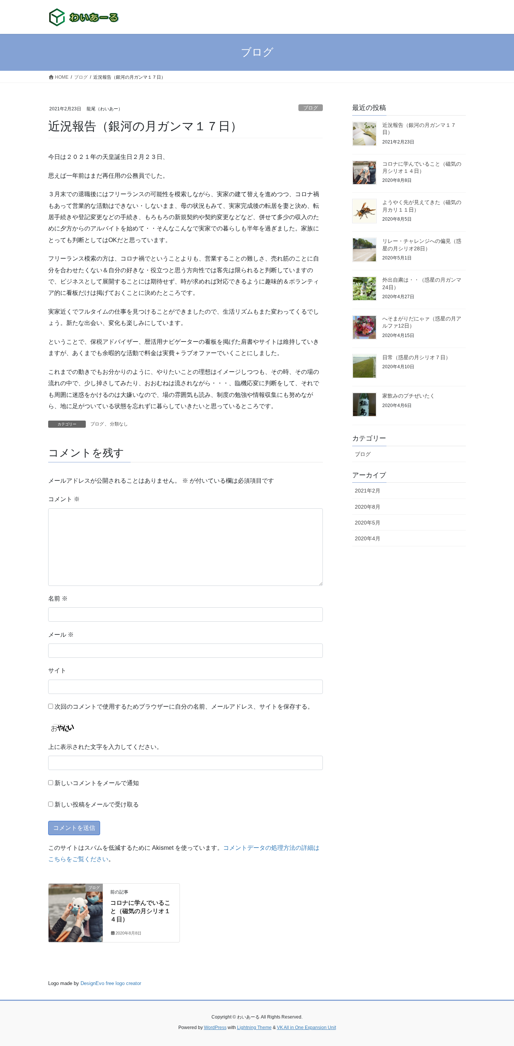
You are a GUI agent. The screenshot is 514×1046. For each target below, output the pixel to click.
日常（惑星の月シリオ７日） (416, 357)
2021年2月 (367, 491)
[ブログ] (76, 911)
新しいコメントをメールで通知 (97, 783)
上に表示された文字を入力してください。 (105, 747)
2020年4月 (367, 538)
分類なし (119, 424)
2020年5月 (367, 523)
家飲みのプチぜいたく (408, 396)
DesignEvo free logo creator (111, 983)
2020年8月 (367, 507)
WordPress (215, 1027)
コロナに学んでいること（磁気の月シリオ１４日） (140, 911)
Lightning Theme (254, 1027)
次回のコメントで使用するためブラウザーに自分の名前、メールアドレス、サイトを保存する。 (184, 706)
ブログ (310, 108)
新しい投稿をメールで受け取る (97, 804)
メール (61, 634)
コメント (64, 499)
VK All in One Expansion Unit (306, 1027)
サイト (57, 670)
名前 (58, 598)
